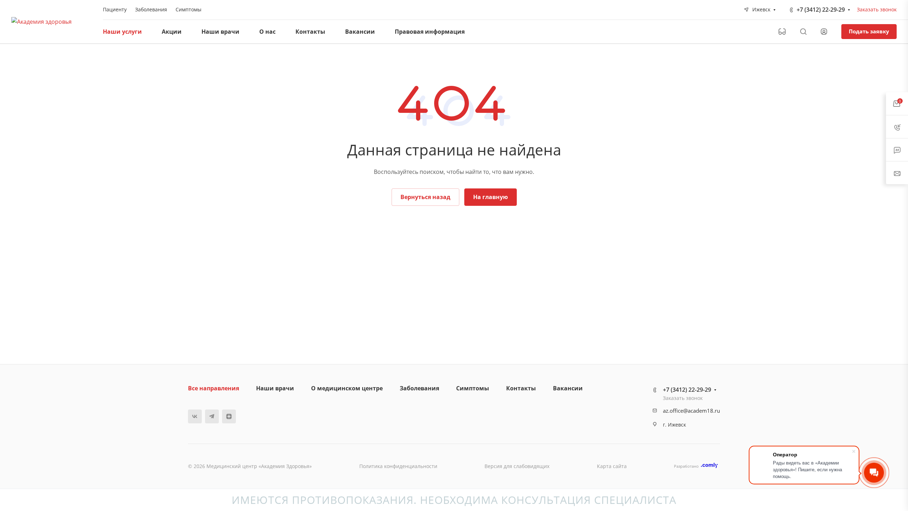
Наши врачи (275, 388)
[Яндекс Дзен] (229, 416)
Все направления (213, 388)
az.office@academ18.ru (691, 410)
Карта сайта (612, 466)
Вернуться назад (425, 197)
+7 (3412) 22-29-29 (821, 9)
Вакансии (568, 388)
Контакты (521, 388)
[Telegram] (212, 416)
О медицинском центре (347, 388)
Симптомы (472, 388)
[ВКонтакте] (195, 416)
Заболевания (419, 388)
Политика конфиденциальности (398, 466)
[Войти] (824, 31)
